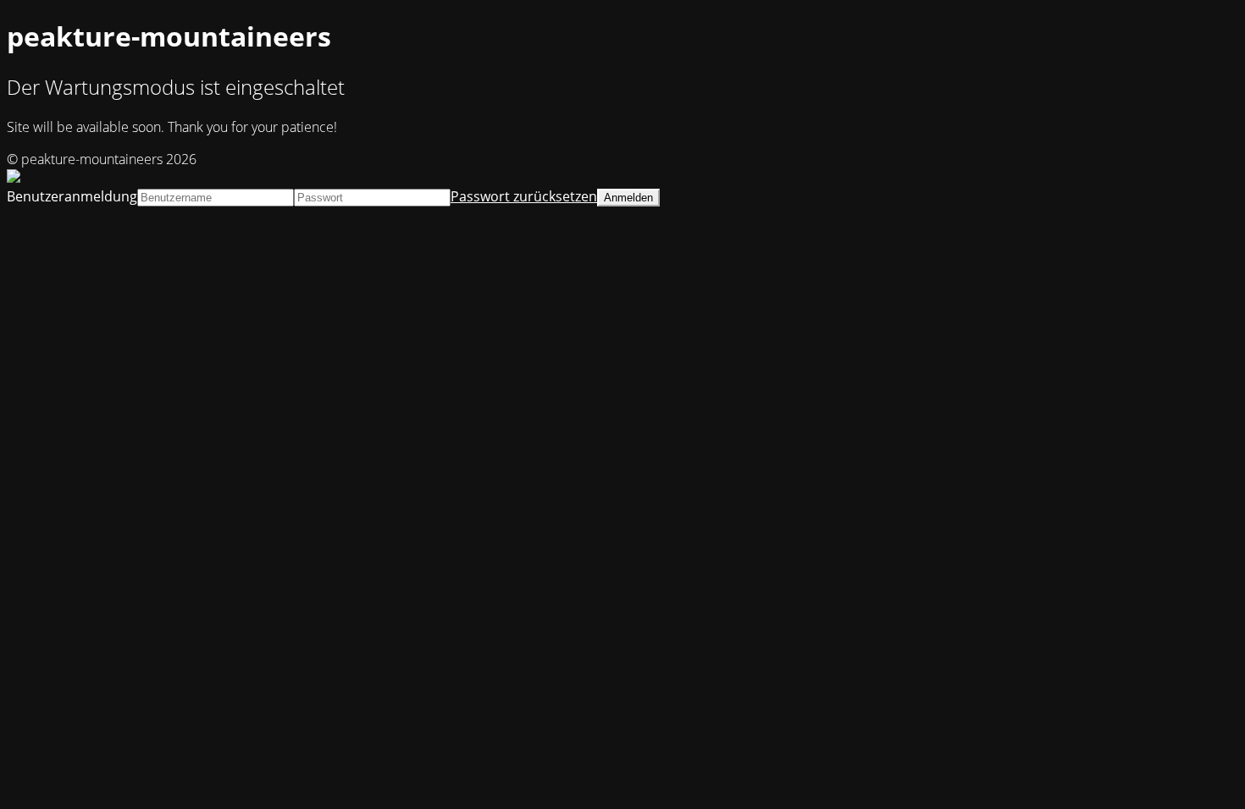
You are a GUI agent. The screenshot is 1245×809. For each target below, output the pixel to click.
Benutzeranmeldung (72, 196)
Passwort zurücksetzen (524, 196)
